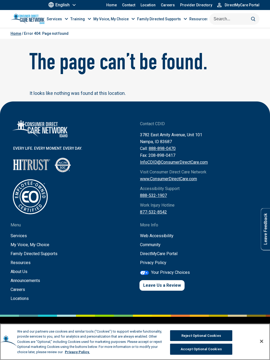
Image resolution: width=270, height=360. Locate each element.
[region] (135, 342)
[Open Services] (66, 19)
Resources (21, 262)
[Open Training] (89, 19)
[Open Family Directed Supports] (185, 19)
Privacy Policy (153, 262)
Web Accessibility (156, 235)
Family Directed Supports (34, 253)
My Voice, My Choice (30, 244)
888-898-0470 (162, 148)
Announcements (25, 280)
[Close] (261, 341)
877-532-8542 (153, 212)
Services (19, 235)
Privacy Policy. (77, 352)
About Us (19, 271)
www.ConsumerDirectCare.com (168, 178)
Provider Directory (196, 5)
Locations (20, 298)
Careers (168, 5)
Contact (128, 5)
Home (111, 5)
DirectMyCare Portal (158, 253)
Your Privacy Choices (170, 272)
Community (150, 244)
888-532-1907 (153, 195)
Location (148, 5)
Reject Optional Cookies (201, 336)
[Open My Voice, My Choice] (133, 19)
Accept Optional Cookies (201, 349)
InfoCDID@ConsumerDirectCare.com (174, 162)
